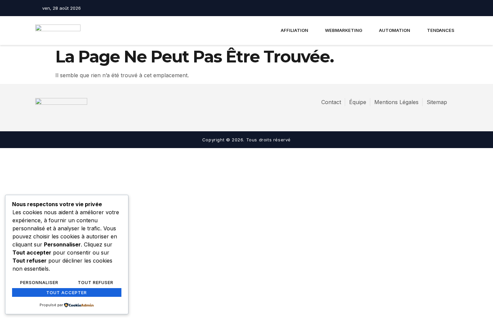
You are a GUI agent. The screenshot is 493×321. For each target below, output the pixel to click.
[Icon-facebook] (429, 8)
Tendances (440, 30)
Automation (394, 30)
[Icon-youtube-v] (453, 8)
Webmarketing (343, 30)
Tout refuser (95, 282)
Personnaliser (39, 282)
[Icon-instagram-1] (441, 8)
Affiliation (294, 30)
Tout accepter (66, 292)
